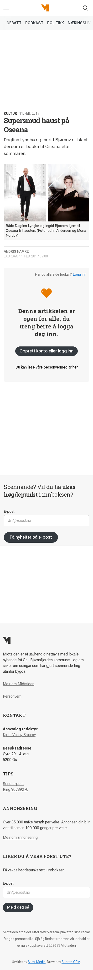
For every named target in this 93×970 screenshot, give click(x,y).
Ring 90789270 (15, 789)
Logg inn (79, 274)
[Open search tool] (85, 8)
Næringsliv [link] (79, 23)
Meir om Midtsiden (18, 684)
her (75, 367)
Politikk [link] (55, 23)
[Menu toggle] (6, 8)
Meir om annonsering (20, 837)
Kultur (10, 113)
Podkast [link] (34, 23)
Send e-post (13, 783)
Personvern (12, 696)
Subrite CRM (71, 962)
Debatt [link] (14, 23)
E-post (9, 511)
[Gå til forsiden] (45, 8)
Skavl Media (37, 962)
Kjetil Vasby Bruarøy (19, 734)
